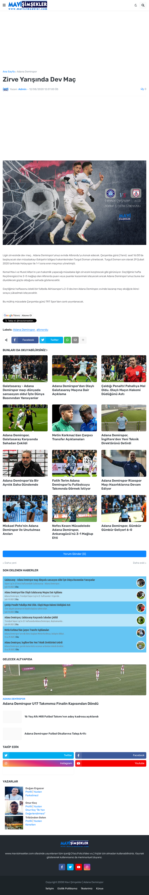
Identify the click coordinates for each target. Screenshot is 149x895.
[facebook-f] (62, 867)
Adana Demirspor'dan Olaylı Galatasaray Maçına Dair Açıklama (73, 390)
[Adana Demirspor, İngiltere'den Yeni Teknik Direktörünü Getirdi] (123, 417)
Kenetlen (30, 824)
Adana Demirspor (27, 71)
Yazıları (38, 791)
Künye (99, 888)
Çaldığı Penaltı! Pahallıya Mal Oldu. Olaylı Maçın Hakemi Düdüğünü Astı (123, 390)
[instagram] (87, 867)
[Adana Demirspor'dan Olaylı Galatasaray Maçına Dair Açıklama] (74, 368)
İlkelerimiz (86, 888)
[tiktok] (38, 771)
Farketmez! (31, 795)
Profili (28, 791)
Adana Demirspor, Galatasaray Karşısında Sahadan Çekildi (20, 439)
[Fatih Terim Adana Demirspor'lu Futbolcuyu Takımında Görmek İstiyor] (74, 463)
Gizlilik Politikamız (67, 888)
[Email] (75, 340)
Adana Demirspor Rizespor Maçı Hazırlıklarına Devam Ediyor (121, 484)
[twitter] (70, 867)
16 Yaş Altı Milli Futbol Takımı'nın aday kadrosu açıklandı (61, 716)
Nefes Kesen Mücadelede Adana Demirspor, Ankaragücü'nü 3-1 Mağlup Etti (72, 532)
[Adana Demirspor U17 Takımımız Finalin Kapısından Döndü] (74, 679)
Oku (17, 587)
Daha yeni (10, 563)
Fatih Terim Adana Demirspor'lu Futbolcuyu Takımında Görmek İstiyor (71, 484)
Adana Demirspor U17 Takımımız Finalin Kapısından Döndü (50, 703)
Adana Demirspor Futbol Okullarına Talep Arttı (55, 733)
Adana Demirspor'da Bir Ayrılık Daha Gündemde (21, 482)
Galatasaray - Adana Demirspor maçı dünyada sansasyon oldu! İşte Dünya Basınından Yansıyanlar (23, 392)
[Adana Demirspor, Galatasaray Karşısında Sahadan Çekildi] (25, 417)
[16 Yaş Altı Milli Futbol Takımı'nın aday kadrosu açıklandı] (12, 717)
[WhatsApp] (67, 340)
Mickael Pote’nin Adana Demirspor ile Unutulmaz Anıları (21, 530)
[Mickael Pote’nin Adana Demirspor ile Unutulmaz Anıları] (25, 508)
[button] (4, 5)
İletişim (50, 888)
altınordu (42, 329)
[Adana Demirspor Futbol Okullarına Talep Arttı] (12, 734)
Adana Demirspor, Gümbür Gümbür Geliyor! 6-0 (121, 528)
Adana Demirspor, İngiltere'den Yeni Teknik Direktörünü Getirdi (120, 439)
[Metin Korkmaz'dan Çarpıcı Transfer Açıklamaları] (74, 417)
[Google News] (18, 317)
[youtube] (78, 867)
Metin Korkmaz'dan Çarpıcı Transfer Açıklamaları (72, 437)
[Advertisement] (74, 40)
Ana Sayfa (9, 71)
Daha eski (138, 563)
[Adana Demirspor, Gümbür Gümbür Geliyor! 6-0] (123, 508)
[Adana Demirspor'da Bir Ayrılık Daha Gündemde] (25, 463)
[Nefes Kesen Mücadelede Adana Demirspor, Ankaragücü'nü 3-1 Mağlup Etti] (74, 508)
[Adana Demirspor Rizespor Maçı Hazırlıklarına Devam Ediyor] (123, 463)
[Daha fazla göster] (83, 340)
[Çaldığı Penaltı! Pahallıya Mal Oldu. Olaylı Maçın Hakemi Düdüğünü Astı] (123, 368)
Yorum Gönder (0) (74, 554)
